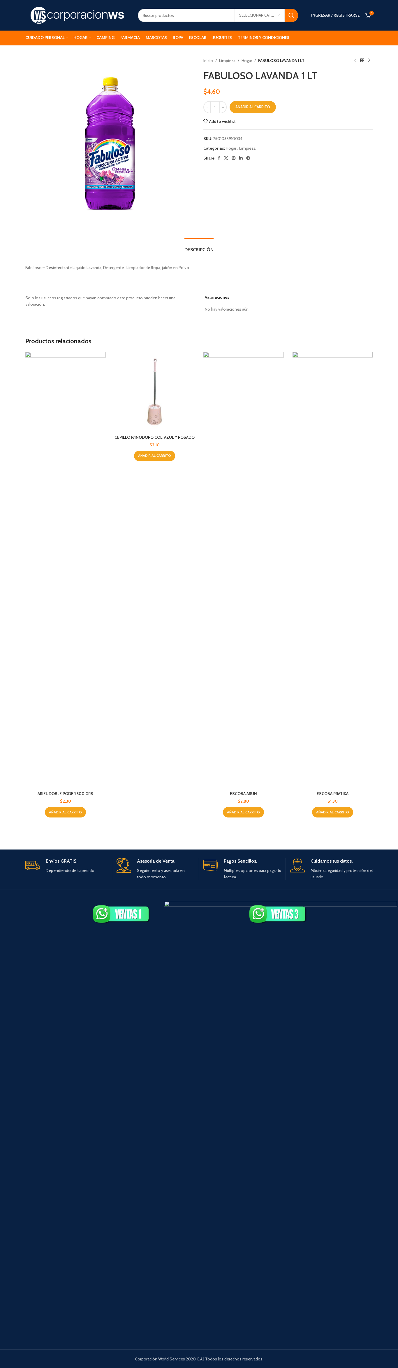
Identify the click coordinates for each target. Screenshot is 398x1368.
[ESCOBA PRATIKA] (333, 570)
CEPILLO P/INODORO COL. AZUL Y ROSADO (155, 437)
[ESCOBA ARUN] (243, 570)
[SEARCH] (291, 15)
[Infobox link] (66, 866)
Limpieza (227, 60)
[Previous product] (355, 60)
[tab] (199, 247)
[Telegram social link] (248, 158)
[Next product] (369, 60)
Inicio (208, 60)
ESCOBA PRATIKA (332, 793)
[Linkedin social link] (240, 158)
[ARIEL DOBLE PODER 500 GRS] (65, 570)
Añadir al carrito (252, 107)
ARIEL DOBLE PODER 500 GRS (65, 793)
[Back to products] (362, 60)
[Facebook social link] (218, 158)
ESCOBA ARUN (243, 793)
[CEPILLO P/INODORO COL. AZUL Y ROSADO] (155, 392)
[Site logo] (77, 14)
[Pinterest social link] (233, 158)
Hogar (247, 60)
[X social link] (226, 158)
